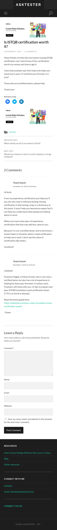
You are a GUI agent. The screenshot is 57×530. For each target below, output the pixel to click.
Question (12, 132)
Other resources (12, 464)
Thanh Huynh (19, 182)
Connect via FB (13, 506)
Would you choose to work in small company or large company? (27, 154)
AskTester (28, 4)
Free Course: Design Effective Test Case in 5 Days (27, 452)
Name (6, 379)
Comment (9, 348)
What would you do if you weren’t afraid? (22, 142)
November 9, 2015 (12, 51)
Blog (6, 458)
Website (8, 406)
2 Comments (30, 51)
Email (6, 392)
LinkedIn (8, 485)
